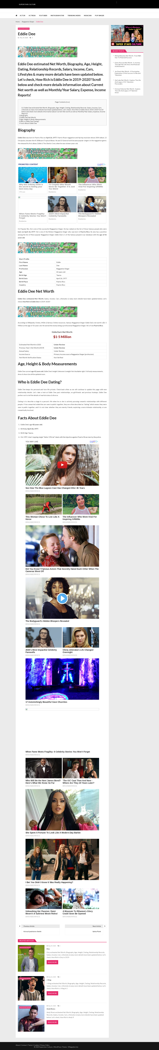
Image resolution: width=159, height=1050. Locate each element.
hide (68, 102)
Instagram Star (57, 15)
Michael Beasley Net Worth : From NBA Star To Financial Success (128, 56)
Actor (22, 15)
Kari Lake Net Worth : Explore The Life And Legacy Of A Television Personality (128, 82)
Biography (23, 115)
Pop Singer (99, 15)
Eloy (48, 949)
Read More (52, 962)
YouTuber (43, 15)
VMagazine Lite (73, 1047)
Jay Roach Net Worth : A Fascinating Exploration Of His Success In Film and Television (128, 73)
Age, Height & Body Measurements (32, 119)
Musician (88, 15)
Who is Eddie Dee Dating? (29, 121)
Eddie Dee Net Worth (27, 117)
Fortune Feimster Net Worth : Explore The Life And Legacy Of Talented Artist (127, 90)
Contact (24, 1045)
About (18, 1045)
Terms (30, 1045)
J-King (49, 980)
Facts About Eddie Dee (28, 123)
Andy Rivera (51, 1009)
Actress (32, 15)
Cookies (36, 1045)
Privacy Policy (44, 1045)
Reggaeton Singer (23, 28)
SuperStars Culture (27, 4)
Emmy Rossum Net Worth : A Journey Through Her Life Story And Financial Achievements (127, 64)
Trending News (73, 15)
